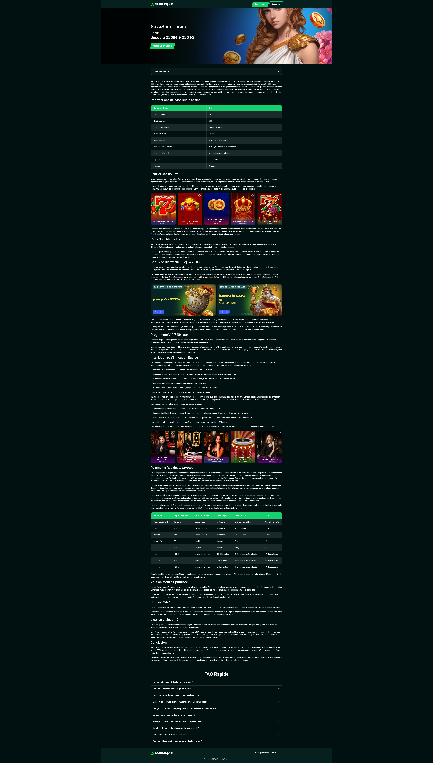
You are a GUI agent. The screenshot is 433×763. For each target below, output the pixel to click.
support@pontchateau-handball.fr (268, 753)
